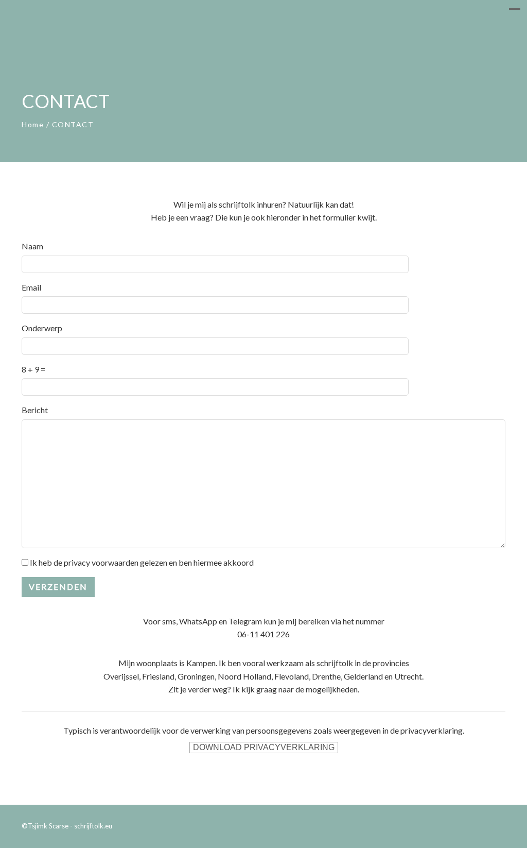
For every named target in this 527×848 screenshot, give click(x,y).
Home (33, 124)
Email (31, 287)
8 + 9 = (33, 369)
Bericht (35, 410)
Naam (32, 246)
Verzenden (58, 586)
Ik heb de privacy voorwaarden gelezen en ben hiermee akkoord (142, 562)
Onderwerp (42, 328)
